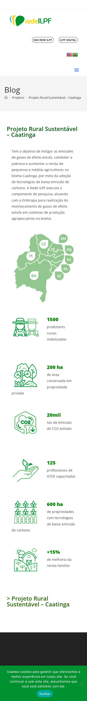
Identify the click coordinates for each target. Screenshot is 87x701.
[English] (69, 55)
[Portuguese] (75, 55)
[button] (76, 69)
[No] (81, 683)
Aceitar (44, 694)
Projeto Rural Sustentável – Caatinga (55, 97)
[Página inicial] (5, 97)
